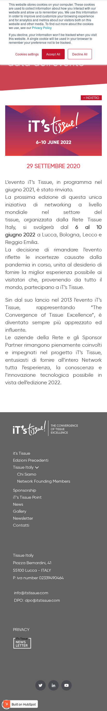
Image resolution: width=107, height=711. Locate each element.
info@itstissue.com (31, 592)
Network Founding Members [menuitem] (43, 481)
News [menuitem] (18, 504)
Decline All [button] (80, 54)
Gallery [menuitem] (19, 511)
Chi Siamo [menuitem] (26, 474)
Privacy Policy (42, 27)
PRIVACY (21, 629)
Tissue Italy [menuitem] (23, 467)
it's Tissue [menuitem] (21, 453)
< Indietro (91, 98)
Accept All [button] (53, 54)
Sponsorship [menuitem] (24, 490)
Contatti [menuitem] (21, 525)
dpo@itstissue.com (42, 600)
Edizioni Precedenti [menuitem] (30, 460)
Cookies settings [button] (27, 54)
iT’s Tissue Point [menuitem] (27, 497)
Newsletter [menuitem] (23, 518)
